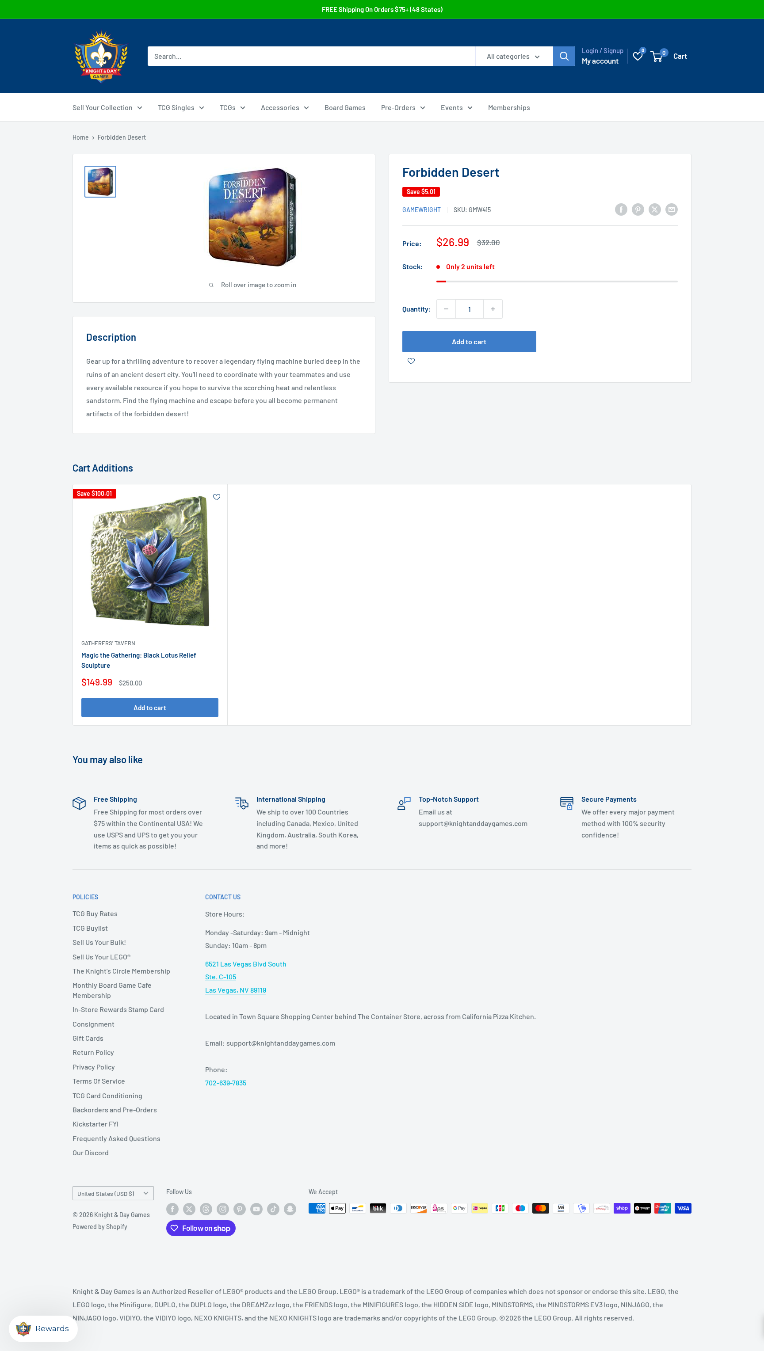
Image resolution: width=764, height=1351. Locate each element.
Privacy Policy (94, 1066)
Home (81, 137)
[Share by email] (671, 209)
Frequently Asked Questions (116, 1138)
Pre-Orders (398, 107)
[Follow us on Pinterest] (239, 1209)
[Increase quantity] (493, 309)
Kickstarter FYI (95, 1123)
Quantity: (416, 308)
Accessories (280, 107)
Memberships (509, 107)
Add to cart (469, 341)
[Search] (564, 56)
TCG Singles (176, 107)
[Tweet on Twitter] (655, 209)
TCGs (228, 107)
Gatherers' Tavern (108, 643)
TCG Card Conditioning (107, 1095)
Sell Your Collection (103, 107)
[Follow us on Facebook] (172, 1209)
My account (600, 60)
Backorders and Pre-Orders (115, 1109)
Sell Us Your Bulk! (99, 942)
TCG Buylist (90, 928)
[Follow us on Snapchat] (290, 1209)
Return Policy (93, 1052)
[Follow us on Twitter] (189, 1209)
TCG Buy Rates (95, 913)
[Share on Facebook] (621, 209)
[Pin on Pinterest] (638, 209)
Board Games (345, 107)
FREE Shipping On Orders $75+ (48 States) (382, 9)
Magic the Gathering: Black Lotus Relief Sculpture (138, 660)
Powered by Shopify (100, 1226)
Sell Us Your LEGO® (101, 956)
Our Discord (91, 1152)
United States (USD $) (105, 1193)
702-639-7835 (225, 1082)
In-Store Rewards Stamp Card (118, 1009)
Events (452, 107)
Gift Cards (88, 1038)
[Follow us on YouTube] (256, 1209)
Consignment (94, 1024)
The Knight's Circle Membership (121, 971)
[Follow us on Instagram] (223, 1209)
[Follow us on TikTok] (273, 1209)
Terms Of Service (99, 1081)
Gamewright (421, 209)
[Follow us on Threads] (206, 1209)
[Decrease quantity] (446, 309)
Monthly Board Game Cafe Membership (112, 990)
